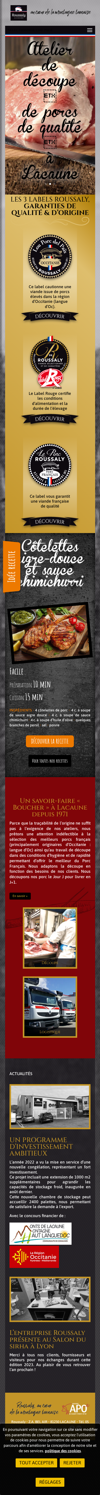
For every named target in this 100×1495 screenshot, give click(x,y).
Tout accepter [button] (36, 1462)
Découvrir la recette (50, 741)
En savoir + (20, 896)
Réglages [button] (50, 1482)
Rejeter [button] (72, 1462)
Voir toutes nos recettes (50, 761)
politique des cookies (63, 1451)
